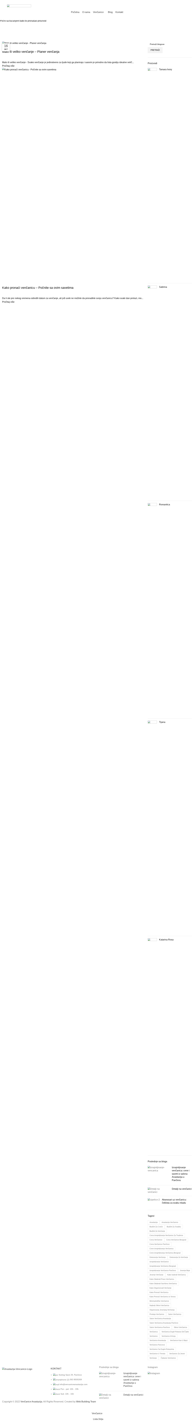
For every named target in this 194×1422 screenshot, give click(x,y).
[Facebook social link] (8, 2)
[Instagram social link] (11, 2)
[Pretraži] (180, 12)
